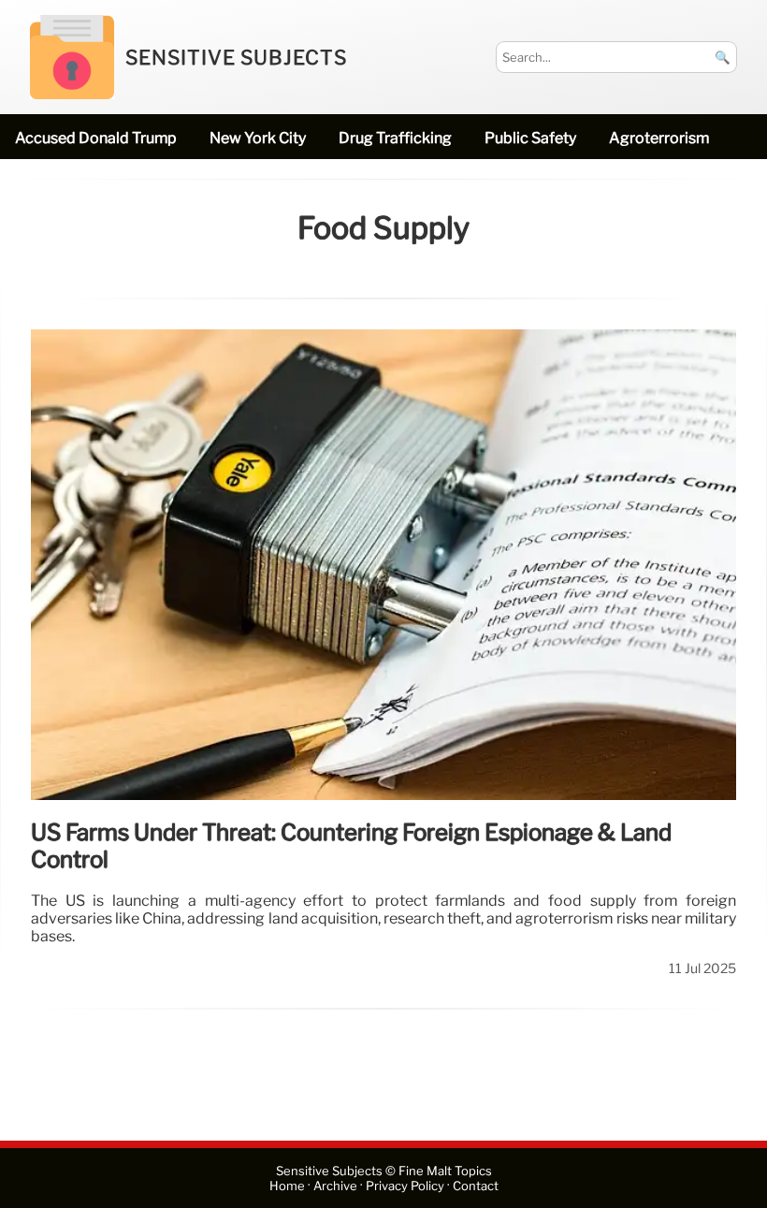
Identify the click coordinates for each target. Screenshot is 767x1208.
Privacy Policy (405, 1186)
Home (287, 1186)
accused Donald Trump (96, 138)
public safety (530, 138)
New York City (258, 138)
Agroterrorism (659, 138)
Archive (335, 1186)
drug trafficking (395, 138)
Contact (476, 1186)
